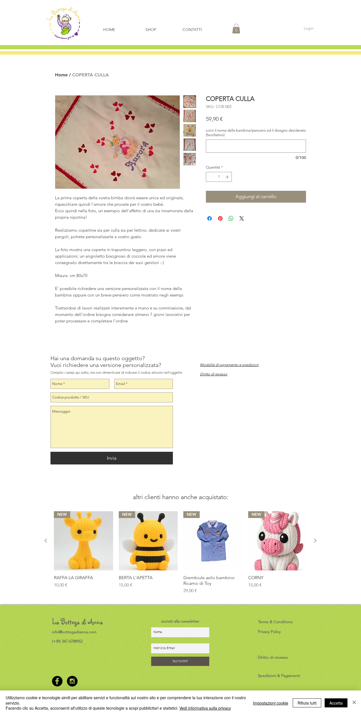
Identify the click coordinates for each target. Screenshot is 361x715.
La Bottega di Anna (77, 622)
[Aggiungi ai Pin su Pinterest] (220, 218)
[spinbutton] (218, 177)
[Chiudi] (354, 702)
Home (61, 75)
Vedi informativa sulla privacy (205, 708)
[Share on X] (241, 218)
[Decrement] (210, 177)
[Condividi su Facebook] (209, 218)
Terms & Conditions (275, 621)
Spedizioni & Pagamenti (279, 675)
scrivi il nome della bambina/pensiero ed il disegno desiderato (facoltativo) (256, 132)
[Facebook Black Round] (57, 681)
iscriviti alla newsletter (180, 621)
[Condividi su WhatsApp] (231, 218)
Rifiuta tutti (307, 703)
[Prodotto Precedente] (45, 540)
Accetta (336, 703)
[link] (236, 29)
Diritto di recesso (273, 657)
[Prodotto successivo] (315, 540)
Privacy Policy (269, 631)
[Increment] (227, 177)
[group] (180, 555)
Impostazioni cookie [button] (270, 703)
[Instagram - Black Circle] (72, 681)
